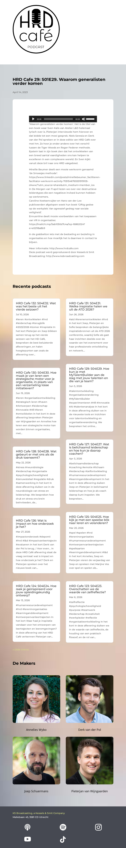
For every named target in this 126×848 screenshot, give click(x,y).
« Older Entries (21, 649)
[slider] (90, 119)
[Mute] (83, 119)
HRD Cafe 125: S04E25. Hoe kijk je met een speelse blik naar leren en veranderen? (89, 520)
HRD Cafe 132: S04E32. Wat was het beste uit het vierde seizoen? (36, 306)
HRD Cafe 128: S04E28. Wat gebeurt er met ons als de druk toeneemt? (36, 454)
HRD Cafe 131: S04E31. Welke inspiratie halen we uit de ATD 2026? (88, 306)
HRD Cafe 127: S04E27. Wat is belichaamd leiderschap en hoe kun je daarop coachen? (89, 448)
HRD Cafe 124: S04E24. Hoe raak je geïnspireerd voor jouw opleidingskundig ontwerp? (36, 590)
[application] (63, 119)
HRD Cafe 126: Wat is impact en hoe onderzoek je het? (35, 524)
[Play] (33, 119)
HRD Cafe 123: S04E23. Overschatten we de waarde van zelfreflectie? (87, 589)
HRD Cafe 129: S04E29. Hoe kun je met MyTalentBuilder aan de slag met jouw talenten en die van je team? (89, 375)
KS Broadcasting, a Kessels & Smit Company (39, 813)
